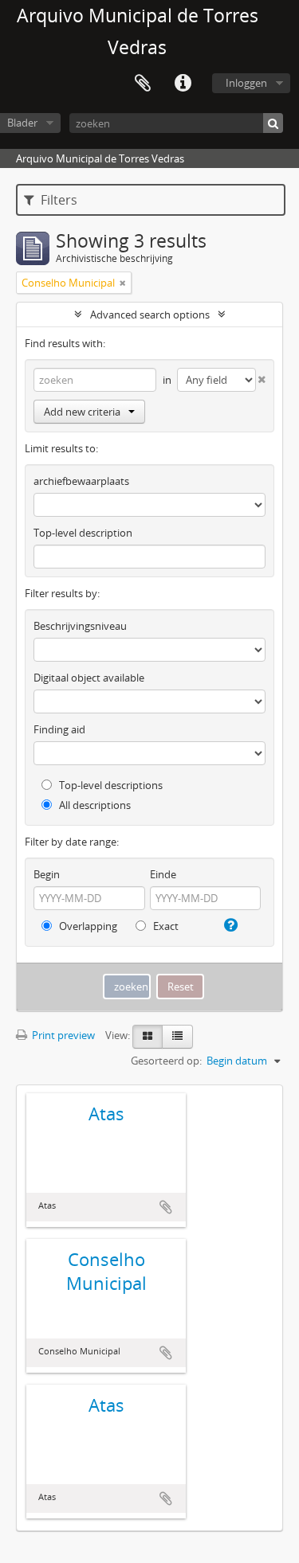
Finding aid (59, 729)
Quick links (183, 84)
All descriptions (94, 805)
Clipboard (143, 84)
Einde (163, 874)
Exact (165, 926)
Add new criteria (82, 411)
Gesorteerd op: (166, 1060)
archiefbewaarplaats (81, 481)
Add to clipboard (166, 1207)
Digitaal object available (88, 677)
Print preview (62, 1035)
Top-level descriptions (110, 785)
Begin (46, 874)
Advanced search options (150, 314)
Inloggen (246, 83)
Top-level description (82, 533)
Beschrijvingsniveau (80, 626)
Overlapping (87, 926)
